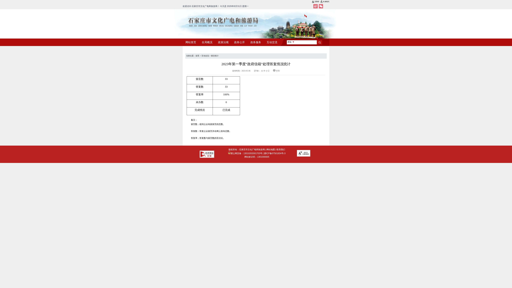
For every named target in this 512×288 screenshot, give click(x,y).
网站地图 (270, 149)
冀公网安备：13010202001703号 (246, 153)
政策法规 (223, 42)
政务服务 (255, 42)
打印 (278, 71)
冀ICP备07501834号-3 (274, 153)
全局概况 (207, 42)
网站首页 (190, 42)
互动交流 (272, 42)
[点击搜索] (319, 42)
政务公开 (239, 42)
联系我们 (281, 149)
